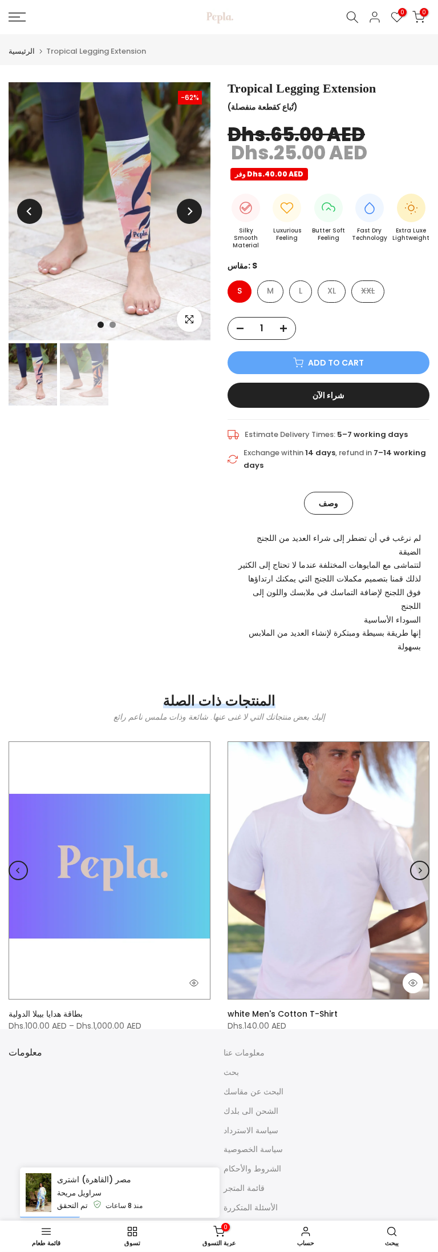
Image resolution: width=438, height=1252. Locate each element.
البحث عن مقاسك (253, 1091)
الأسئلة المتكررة (251, 1207)
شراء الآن (328, 395)
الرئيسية (22, 51)
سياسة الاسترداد (251, 1130)
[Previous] (29, 211)
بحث (231, 1072)
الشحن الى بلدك (251, 1111)
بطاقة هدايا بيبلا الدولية (46, 1014)
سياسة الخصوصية (253, 1149)
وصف (328, 502)
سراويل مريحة (79, 1192)
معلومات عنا (244, 1052)
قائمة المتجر (244, 1188)
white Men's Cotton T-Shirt (283, 1014)
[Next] (189, 211)
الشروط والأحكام (252, 1168)
